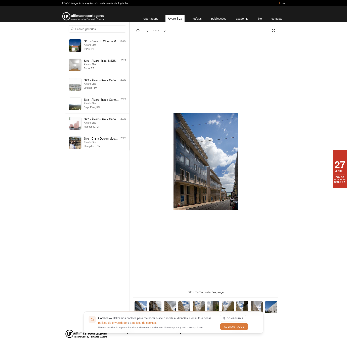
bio (260, 18)
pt (279, 3)
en (283, 3)
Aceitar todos (234, 326)
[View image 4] (184, 307)
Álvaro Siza (175, 18)
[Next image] (165, 30)
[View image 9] (256, 307)
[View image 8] (242, 307)
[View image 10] (271, 307)
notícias (197, 18)
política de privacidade (112, 323)
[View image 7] (227, 307)
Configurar (235, 318)
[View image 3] (169, 307)
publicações (218, 18)
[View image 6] (213, 307)
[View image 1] (141, 307)
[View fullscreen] (273, 30)
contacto (276, 18)
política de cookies (144, 323)
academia (242, 18)
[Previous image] (147, 30)
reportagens (150, 18)
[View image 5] (198, 307)
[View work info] (138, 30)
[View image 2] (155, 307)
